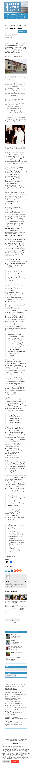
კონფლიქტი (9, 703)
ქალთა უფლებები (9, 724)
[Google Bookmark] (17, 571)
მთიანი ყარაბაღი (16, 705)
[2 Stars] (7, 37)
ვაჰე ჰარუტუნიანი (9, 699)
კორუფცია (17, 703)
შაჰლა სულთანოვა (18, 724)
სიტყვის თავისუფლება (13, 720)
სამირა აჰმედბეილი (19, 712)
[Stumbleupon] (15, 571)
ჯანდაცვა (7, 725)
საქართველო (11, 718)
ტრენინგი (16, 722)
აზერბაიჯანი (11, 689)
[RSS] (20, 571)
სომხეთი (9, 722)
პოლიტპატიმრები (22, 707)
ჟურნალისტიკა (8, 709)
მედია (7, 705)
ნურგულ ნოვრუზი (10, 707)
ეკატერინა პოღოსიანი (10, 698)
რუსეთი (16, 709)
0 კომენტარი (22, 32)
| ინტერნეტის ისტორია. (18, 758)
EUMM (24, 684)
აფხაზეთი (8, 694)
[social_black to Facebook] (12, 571)
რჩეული (9, 712)
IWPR (6, 686)
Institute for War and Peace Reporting (11, 739)
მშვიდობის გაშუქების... (17, 652)
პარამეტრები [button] (6, 761)
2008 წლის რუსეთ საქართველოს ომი (13, 684)
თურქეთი (16, 699)
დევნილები (9, 696)
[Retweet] (6, 571)
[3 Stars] (8, 37)
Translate (14, 622)
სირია (6, 720)
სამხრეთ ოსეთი (10, 714)
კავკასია (20, 56)
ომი (16, 707)
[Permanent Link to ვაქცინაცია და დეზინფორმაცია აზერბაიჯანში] (8, 599)
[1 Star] (5, 37)
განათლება (15, 694)
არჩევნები (8, 692)
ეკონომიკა (18, 698)
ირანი (15, 701)
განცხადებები (22, 694)
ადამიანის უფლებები (16, 686)
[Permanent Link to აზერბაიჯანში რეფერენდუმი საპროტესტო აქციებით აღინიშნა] (23, 599)
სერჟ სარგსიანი (22, 718)
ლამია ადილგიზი (10, 56)
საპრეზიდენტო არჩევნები (11, 716)
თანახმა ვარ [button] (15, 761)
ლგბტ (21, 703)
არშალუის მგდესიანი (20, 691)
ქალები (22, 722)
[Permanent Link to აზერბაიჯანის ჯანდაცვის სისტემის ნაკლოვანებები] (16, 599)
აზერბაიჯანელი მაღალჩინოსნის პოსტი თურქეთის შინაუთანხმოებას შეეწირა (15, 233)
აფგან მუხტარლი (16, 692)
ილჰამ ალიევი (9, 701)
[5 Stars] (11, 37)
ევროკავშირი (16, 696)
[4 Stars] (10, 37)
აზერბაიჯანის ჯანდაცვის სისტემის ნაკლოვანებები (15, 604)
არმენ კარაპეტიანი (9, 691)
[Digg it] (9, 571)
